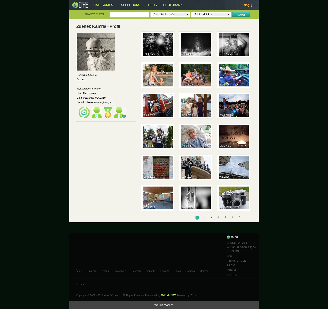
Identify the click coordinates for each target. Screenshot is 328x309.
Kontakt (233, 275)
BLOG (152, 5)
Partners (233, 270)
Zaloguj (247, 5)
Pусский (105, 270)
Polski (177, 270)
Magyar (204, 270)
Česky (79, 270)
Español (164, 270)
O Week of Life (237, 242)
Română (190, 270)
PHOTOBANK (173, 5)
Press (231, 265)
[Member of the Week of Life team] (120, 117)
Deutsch (136, 270)
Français (150, 270)
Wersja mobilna (163, 305)
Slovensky (121, 270)
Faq (229, 256)
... (246, 217)
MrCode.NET (168, 295)
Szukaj (241, 14)
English (92, 270)
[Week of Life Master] (107, 117)
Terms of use (236, 260)
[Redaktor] (97, 117)
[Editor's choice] (84, 117)
